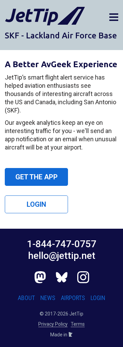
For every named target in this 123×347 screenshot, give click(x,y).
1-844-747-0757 (61, 244)
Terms (78, 324)
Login (36, 204)
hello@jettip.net (61, 255)
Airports (73, 297)
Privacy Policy (53, 324)
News (47, 297)
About (26, 297)
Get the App (36, 177)
